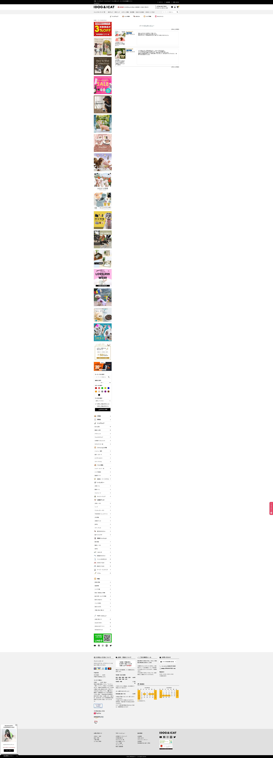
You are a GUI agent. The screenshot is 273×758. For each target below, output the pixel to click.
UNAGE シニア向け (150, 12)
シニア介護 (97, 589)
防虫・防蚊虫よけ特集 (100, 592)
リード (96, 507)
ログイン (161, 2)
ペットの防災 (98, 603)
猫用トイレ (97, 489)
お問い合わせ (176, 2)
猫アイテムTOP (98, 534)
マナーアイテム (98, 461)
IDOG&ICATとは (99, 629)
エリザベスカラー (99, 458)
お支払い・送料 (97, 736)
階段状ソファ (98, 475)
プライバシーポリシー (143, 739)
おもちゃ (138, 16)
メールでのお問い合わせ (167, 661)
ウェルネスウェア (99, 437)
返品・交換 (96, 738)
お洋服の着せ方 (119, 738)
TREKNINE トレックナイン (101, 514)
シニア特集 (148, 16)
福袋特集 (97, 585)
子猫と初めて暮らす (99, 610)
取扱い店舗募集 (119, 746)
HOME (95, 20)
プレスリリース (119, 744)
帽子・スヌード (98, 454)
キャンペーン (160, 16)
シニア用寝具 (98, 472)
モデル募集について (120, 741)
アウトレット (98, 433)
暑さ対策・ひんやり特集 (100, 596)
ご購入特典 (96, 739)
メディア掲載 (119, 743)
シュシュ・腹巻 (98, 451)
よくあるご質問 (97, 741)
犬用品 (99, 416)
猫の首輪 (97, 541)
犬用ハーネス (98, 503)
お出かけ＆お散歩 (140, 12)
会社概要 (140, 736)
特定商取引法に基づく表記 (144, 743)
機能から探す (98, 430)
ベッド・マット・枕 (99, 468)
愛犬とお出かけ (98, 599)
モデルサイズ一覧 (99, 444)
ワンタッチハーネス (99, 510)
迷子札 (96, 524)
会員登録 (168, 2)
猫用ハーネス (98, 545)
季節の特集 (97, 582)
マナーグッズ (98, 527)
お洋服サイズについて (100, 440)
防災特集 (132, 12)
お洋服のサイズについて (121, 736)
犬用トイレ (97, 486)
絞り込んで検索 (102, 409)
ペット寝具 (127, 16)
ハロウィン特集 (125, 12)
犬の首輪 (97, 517)
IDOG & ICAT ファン (99, 626)
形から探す (97, 426)
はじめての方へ (98, 622)
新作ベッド (117, 12)
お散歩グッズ (98, 521)
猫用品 (99, 419)
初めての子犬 (98, 606)
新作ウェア (110, 12)
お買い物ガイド (98, 619)
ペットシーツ (98, 493)
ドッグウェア (115, 16)
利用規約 (140, 741)
